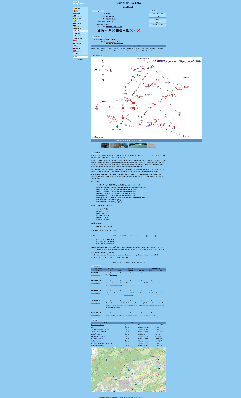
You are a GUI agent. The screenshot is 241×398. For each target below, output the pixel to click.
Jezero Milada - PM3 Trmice (100, 329)
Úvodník (77, 8)
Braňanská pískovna (97, 325)
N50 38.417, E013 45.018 (114, 27)
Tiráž (76, 53)
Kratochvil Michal (128, 295)
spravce (119, 397)
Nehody (77, 33)
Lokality (77, 31)
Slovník (77, 41)
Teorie (77, 46)
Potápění (78, 36)
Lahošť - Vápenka (96, 334)
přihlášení (80, 59)
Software (78, 43)
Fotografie (78, 18)
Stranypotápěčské (78, 2)
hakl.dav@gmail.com (115, 285)
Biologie (77, 13)
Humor (77, 21)
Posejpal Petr (113, 275)
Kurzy (77, 26)
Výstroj (77, 48)
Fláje (92, 327)
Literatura (78, 28)
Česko (108, 14)
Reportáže (78, 38)
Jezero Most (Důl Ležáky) (99, 332)
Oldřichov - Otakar (97, 339)
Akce (77, 11)
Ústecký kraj (110, 16)
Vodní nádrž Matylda (97, 345)
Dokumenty (78, 16)
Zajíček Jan (151, 315)
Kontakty (78, 23)
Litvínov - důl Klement (98, 336)
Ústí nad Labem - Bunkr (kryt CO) (101, 343)
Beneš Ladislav (116, 307)
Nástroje (77, 51)
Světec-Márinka (96, 341)
